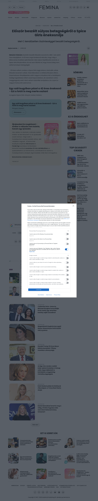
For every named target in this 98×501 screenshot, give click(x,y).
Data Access (49, 294)
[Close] (73, 206)
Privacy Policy (57, 294)
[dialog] (49, 250)
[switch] (67, 234)
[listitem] (49, 231)
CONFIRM (38, 289)
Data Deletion (41, 294)
